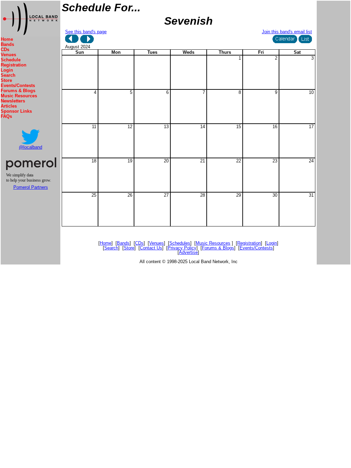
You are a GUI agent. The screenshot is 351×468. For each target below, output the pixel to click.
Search (8, 75)
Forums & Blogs (18, 90)
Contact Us (151, 247)
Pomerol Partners (30, 187)
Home (7, 39)
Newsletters (13, 100)
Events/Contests (18, 85)
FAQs (6, 116)
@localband (30, 147)
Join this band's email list (287, 31)
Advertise (188, 252)
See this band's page (86, 31)
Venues (8, 54)
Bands (7, 44)
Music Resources (19, 95)
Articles (9, 106)
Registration (13, 64)
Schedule (11, 59)
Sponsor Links (16, 111)
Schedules (179, 243)
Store (6, 80)
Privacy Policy (182, 247)
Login (7, 70)
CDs (5, 49)
